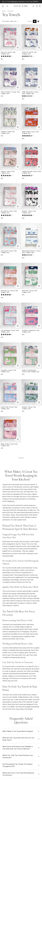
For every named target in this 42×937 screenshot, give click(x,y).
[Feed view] (38, 21)
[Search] (7, 6)
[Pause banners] (39, 1)
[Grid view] (34, 21)
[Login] (33, 6)
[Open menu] (3, 6)
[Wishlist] (37, 6)
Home (3, 11)
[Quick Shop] (18, 47)
